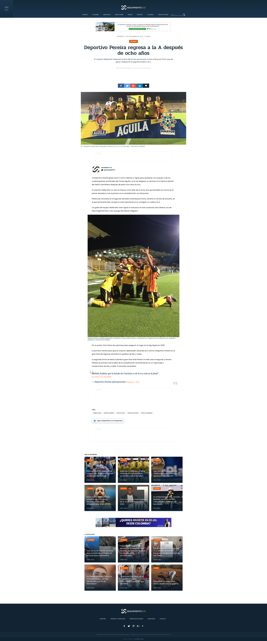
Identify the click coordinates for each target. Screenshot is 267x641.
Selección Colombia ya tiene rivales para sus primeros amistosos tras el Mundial (132, 473)
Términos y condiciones (117, 619)
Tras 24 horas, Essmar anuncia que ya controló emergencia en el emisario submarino (100, 553)
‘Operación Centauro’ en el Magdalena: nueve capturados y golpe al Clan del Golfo (132, 580)
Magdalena (106, 14)
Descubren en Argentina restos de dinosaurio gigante (166, 582)
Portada (85, 14)
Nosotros (103, 619)
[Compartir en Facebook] (121, 86)
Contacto (163, 619)
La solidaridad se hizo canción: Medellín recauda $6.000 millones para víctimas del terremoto (166, 500)
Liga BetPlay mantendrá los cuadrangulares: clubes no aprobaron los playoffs (165, 473)
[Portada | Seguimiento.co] (133, 7)
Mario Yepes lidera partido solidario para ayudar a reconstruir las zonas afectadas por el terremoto (99, 500)
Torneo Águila (97, 413)
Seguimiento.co (106, 168)
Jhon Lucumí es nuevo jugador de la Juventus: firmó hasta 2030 (133, 501)
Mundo (130, 14)
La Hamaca (150, 14)
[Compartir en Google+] (133, 86)
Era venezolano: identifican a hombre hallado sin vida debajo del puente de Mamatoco (99, 580)
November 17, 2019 (132, 382)
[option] (133, 119)
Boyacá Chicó (121, 413)
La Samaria (95, 14)
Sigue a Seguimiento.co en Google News (110, 421)
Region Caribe (119, 14)
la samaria (91, 539)
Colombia (123, 539)
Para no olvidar (163, 14)
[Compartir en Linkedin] (140, 86)
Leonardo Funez (139, 639)
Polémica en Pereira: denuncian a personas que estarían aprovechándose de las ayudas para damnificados (133, 551)
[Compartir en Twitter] (127, 86)
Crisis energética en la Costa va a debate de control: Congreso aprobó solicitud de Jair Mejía (166, 552)
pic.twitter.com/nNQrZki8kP (101, 377)
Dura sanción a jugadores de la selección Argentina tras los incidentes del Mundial (100, 473)
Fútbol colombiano (146, 413)
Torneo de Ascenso (133, 413)
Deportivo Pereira (109, 413)
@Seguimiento (109, 170)
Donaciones (151, 619)
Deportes (140, 14)
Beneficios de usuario (136, 619)
